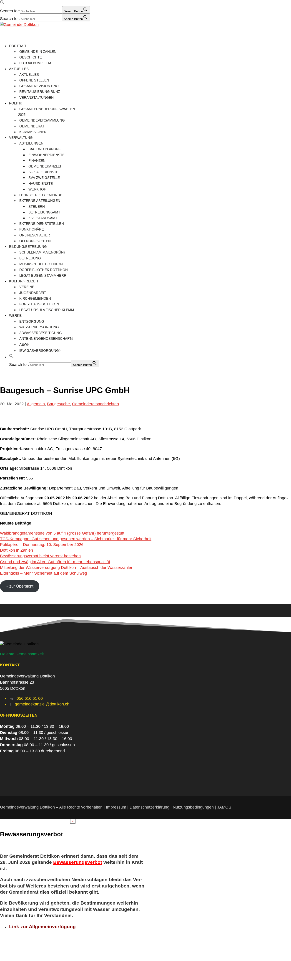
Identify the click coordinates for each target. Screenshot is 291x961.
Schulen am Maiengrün (41, 252)
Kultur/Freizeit (23, 281)
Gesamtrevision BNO (39, 86)
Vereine (26, 287)
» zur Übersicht (19, 586)
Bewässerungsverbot (77, 862)
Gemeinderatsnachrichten (95, 404)
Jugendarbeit (32, 293)
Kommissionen (33, 132)
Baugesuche (58, 404)
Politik (15, 103)
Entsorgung (31, 321)
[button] (2, 3)
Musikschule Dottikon (41, 264)
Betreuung (30, 258)
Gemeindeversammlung (42, 120)
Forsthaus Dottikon (39, 304)
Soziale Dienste (43, 172)
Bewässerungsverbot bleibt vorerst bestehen (40, 556)
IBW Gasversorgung (39, 350)
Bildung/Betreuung (28, 246)
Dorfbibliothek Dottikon (43, 270)
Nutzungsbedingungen (193, 807)
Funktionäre (31, 229)
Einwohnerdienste (46, 155)
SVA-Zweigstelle (44, 178)
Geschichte (30, 57)
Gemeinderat (31, 126)
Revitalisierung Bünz (39, 92)
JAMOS (224, 807)
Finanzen (36, 160)
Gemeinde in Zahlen (37, 51)
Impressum (116, 807)
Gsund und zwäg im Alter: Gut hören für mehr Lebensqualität (55, 562)
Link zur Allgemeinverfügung (42, 926)
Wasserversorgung (39, 327)
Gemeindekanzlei (44, 166)
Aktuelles (19, 69)
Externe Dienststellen (41, 224)
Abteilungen (31, 143)
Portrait (17, 46)
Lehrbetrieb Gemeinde (40, 195)
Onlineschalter (34, 235)
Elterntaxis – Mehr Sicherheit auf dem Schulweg (43, 573)
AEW (23, 344)
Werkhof (37, 189)
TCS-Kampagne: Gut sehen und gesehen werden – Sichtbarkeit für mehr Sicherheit (75, 539)
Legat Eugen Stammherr (42, 275)
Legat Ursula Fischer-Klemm (46, 310)
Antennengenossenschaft (45, 338)
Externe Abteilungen (39, 201)
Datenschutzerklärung (149, 807)
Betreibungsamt (44, 212)
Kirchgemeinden (35, 298)
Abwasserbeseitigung (40, 333)
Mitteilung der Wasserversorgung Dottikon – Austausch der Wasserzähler (66, 567)
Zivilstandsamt (42, 218)
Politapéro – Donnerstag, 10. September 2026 (41, 544)
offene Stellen (34, 80)
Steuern (36, 206)
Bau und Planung (44, 149)
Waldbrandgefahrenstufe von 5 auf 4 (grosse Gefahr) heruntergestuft (62, 533)
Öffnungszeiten (35, 241)
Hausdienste (40, 183)
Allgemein (36, 404)
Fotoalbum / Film (35, 63)
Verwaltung (21, 137)
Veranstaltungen (36, 97)
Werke (15, 315)
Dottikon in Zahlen (16, 550)
